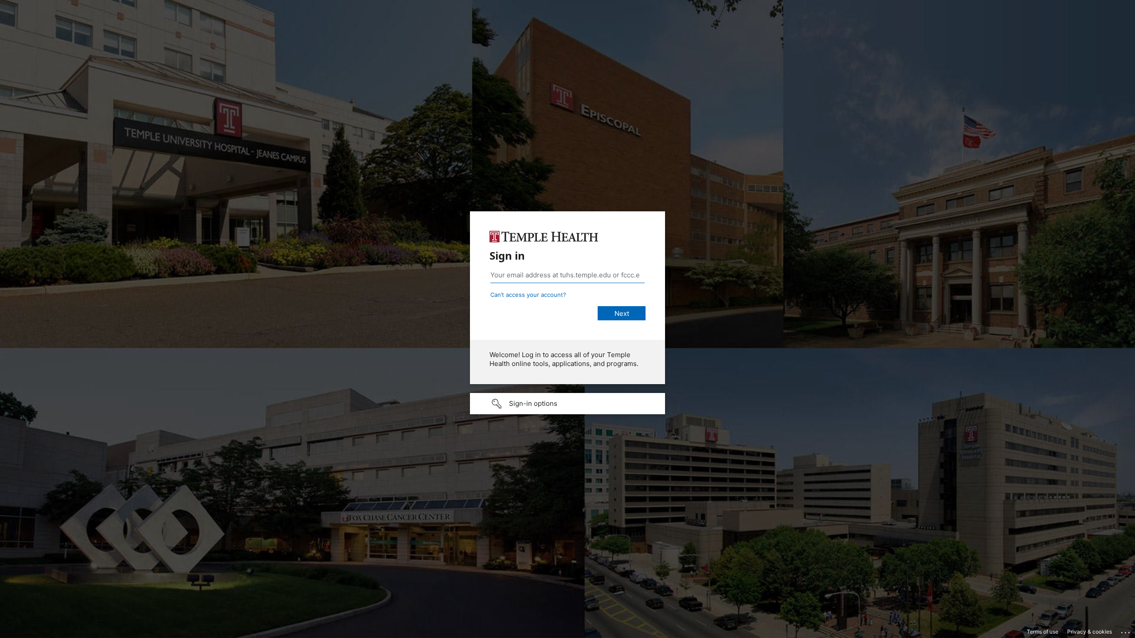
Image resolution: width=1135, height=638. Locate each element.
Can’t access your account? (528, 294)
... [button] (1126, 630)
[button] (567, 403)
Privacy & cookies (1089, 631)
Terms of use (1042, 631)
